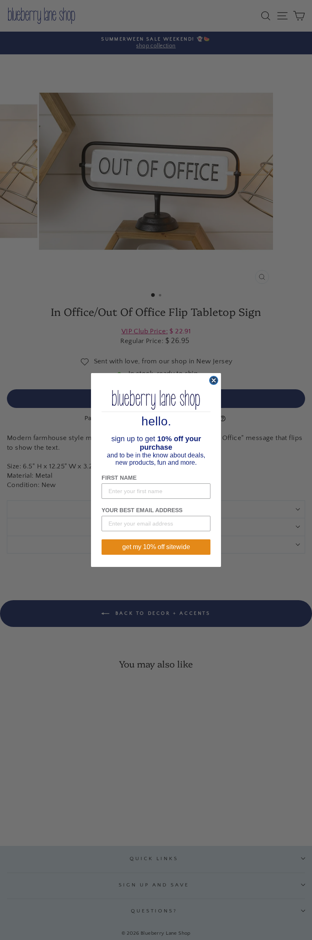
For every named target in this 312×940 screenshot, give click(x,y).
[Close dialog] (214, 380)
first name (119, 477)
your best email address (142, 510)
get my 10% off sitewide (156, 546)
